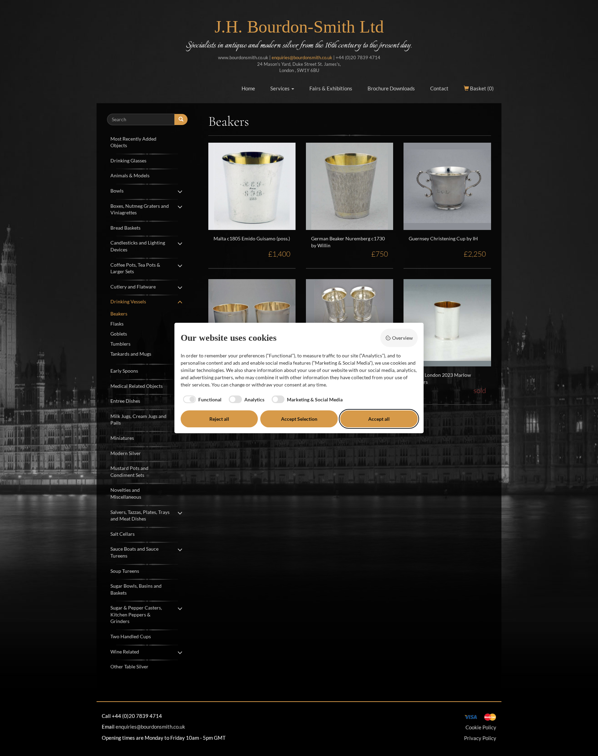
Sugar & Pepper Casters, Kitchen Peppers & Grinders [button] (136, 614)
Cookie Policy (480, 727)
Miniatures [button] (122, 438)
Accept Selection (299, 419)
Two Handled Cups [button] (130, 636)
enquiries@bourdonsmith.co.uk (302, 57)
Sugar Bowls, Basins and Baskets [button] (136, 589)
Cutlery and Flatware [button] (133, 287)
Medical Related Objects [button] (136, 386)
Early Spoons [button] (124, 371)
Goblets (118, 334)
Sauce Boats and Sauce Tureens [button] (134, 552)
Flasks (117, 324)
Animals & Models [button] (130, 175)
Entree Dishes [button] (125, 401)
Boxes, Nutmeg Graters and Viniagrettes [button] (139, 209)
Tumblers (120, 344)
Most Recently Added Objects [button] (133, 142)
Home (248, 88)
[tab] (147, 141)
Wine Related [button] (124, 652)
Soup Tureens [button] (124, 571)
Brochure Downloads (391, 88)
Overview (402, 338)
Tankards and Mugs (130, 354)
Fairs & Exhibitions (330, 88)
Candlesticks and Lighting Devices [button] (137, 246)
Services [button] (280, 88)
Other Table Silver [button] (129, 666)
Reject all (219, 419)
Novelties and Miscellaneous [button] (125, 493)
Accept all (379, 419)
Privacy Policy (480, 738)
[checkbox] (201, 399)
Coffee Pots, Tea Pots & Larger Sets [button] (135, 268)
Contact (439, 88)
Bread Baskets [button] (125, 228)
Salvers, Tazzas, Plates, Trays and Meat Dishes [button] (140, 515)
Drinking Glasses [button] (128, 160)
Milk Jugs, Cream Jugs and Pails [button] (138, 419)
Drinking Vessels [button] (128, 301)
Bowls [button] (117, 191)
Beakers (118, 314)
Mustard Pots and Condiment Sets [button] (129, 471)
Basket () (481, 88)
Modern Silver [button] (125, 453)
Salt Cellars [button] (122, 534)
